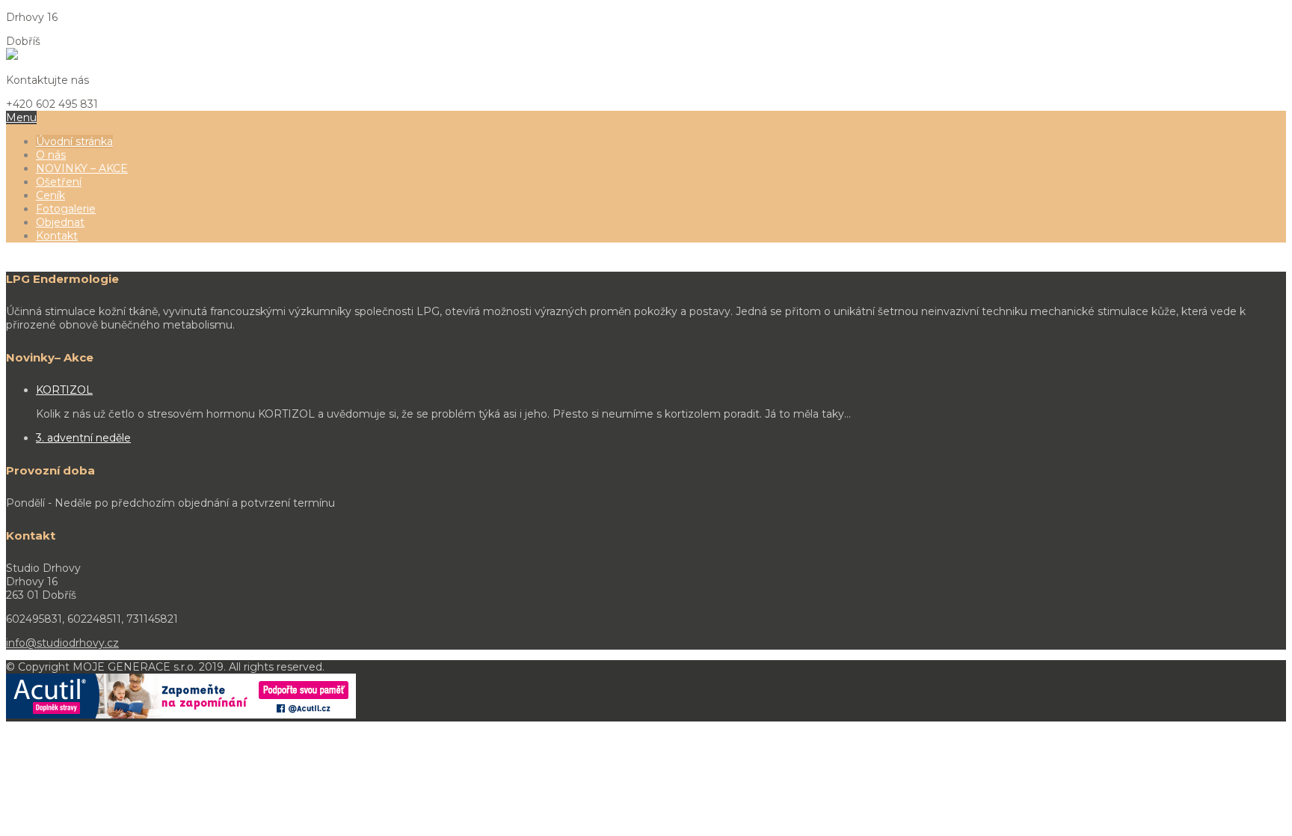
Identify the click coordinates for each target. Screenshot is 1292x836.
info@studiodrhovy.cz (62, 643)
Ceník (50, 195)
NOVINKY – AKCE (82, 168)
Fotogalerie (66, 209)
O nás (51, 155)
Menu (21, 117)
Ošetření (58, 182)
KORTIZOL (64, 390)
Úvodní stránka (74, 141)
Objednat (60, 222)
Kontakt (57, 235)
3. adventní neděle (83, 438)
